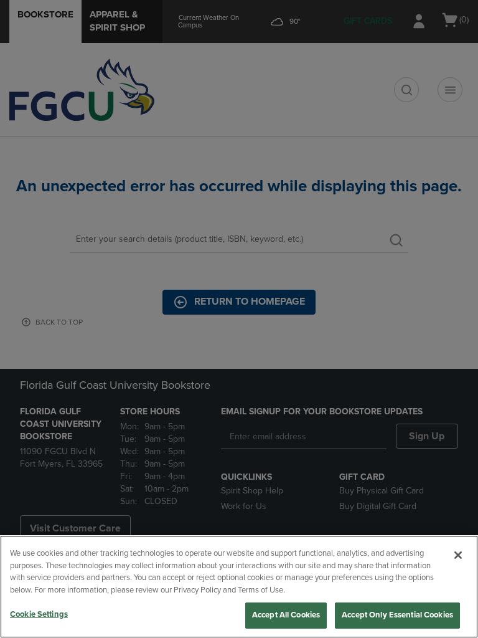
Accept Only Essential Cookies (397, 615)
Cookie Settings (39, 614)
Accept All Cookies (286, 615)
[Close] (458, 555)
